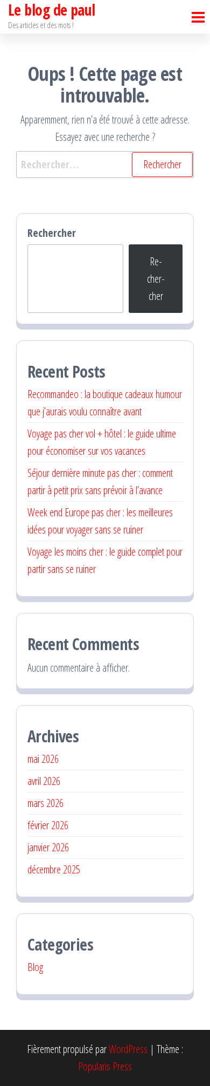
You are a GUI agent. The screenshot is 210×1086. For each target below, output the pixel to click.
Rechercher (51, 233)
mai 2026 (43, 759)
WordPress (128, 1049)
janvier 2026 (48, 847)
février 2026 (47, 825)
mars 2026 (45, 803)
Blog (35, 967)
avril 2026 (43, 781)
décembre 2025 (53, 869)
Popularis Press (105, 1066)
